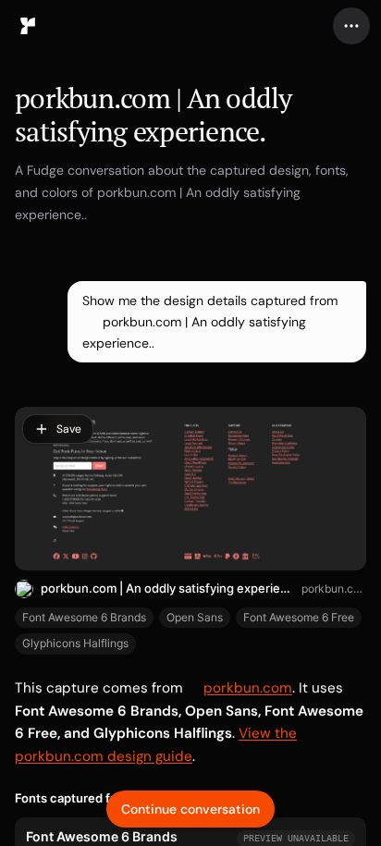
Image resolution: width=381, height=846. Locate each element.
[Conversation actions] (351, 25)
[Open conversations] (27, 26)
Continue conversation (190, 809)
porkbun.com (333, 588)
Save (68, 429)
